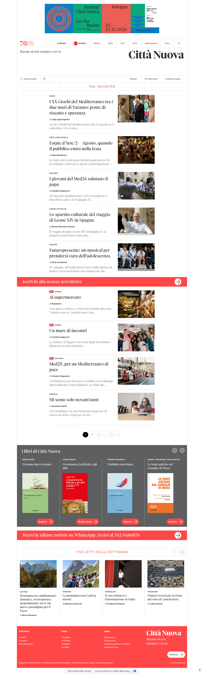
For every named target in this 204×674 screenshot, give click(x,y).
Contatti (22, 637)
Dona (110, 43)
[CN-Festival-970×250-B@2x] (102, 18)
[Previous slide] (175, 450)
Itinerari (133, 79)
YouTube (65, 647)
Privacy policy (110, 637)
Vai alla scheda (85, 522)
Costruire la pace (172, 79)
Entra (167, 43)
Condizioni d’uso (111, 647)
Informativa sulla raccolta (79, 671)
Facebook (65, 637)
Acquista (42, 522)
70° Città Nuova (151, 79)
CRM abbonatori (26, 644)
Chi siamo (23, 640)
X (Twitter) (65, 640)
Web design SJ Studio (86, 663)
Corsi (134, 43)
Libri (123, 43)
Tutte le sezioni (29, 79)
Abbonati (173, 654)
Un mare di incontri (68, 331)
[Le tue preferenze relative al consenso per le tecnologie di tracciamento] (200, 670)
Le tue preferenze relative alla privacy (112, 671)
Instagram (65, 644)
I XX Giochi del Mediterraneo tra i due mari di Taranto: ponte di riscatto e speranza (81, 108)
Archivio (82, 43)
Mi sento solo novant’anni (73, 400)
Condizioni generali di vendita (117, 644)
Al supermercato (65, 297)
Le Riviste (61, 43)
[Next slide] (182, 450)
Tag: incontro (102, 87)
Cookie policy (110, 640)
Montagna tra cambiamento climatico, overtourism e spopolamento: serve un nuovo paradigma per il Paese (38, 603)
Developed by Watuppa (104, 663)
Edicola (97, 43)
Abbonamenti (151, 43)
